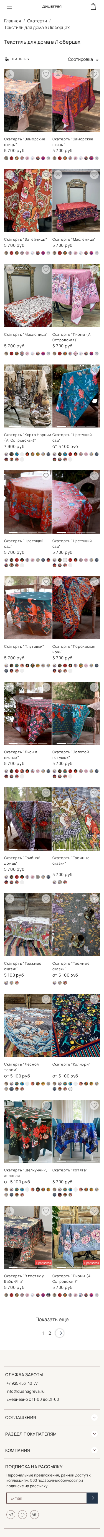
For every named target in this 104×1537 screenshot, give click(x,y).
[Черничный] (22, 459)
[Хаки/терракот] (17, 459)
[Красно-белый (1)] (22, 158)
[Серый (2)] (43, 454)
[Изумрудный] (17, 158)
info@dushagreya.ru (25, 1391)
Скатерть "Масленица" (74, 239)
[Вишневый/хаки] (22, 665)
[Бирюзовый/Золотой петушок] (17, 665)
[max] (22, 1514)
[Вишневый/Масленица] (11, 158)
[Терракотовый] (11, 459)
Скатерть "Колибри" (71, 1064)
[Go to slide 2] (23, 128)
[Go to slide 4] (43, 128)
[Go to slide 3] (33, 128)
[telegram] (10, 1514)
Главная (12, 21)
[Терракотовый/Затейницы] (38, 158)
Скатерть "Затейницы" (25, 239)
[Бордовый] (22, 454)
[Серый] (48, 454)
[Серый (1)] (43, 665)
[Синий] (6, 459)
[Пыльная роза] (27, 158)
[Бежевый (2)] (54, 158)
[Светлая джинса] (33, 158)
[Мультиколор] (38, 454)
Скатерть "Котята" (70, 1170)
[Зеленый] (27, 454)
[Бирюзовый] (17, 454)
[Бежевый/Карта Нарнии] (60, 454)
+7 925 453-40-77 (22, 1383)
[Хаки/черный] (48, 158)
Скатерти (37, 21)
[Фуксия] (43, 158)
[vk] (34, 1514)
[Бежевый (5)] (6, 454)
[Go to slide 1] (13, 128)
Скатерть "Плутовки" (24, 646)
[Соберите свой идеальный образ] (9, 74)
